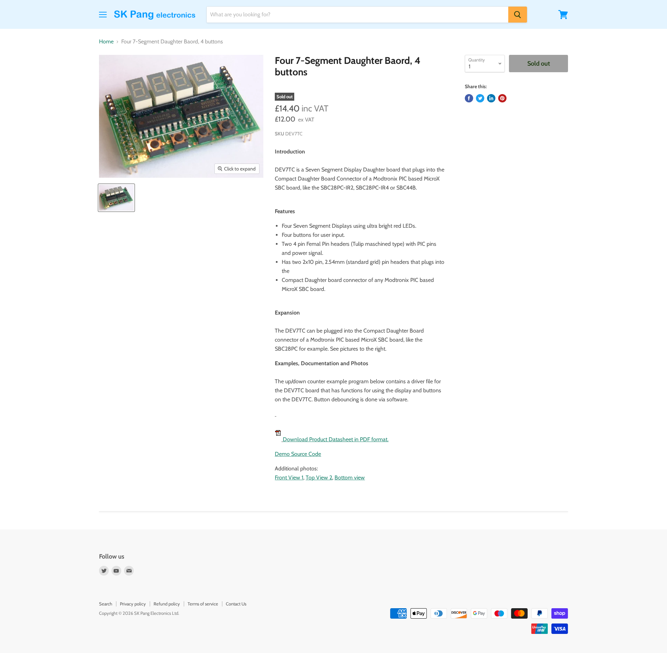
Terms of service (203, 603)
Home (106, 42)
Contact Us (236, 603)
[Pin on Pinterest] (502, 98)
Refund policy (167, 603)
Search (105, 603)
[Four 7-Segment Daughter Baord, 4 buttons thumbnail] (116, 197)
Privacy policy (133, 603)
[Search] (517, 15)
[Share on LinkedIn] (491, 98)
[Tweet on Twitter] (480, 98)
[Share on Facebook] (469, 98)
